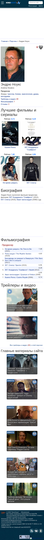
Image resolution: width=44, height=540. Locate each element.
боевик (18, 94)
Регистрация (33, 6)
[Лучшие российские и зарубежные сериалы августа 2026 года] (22, 468)
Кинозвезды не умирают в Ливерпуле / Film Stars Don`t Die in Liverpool (24, 259)
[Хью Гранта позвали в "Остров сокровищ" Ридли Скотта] (22, 441)
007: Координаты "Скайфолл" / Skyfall (19, 270)
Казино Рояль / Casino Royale (16, 277)
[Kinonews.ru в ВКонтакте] (36, 531)
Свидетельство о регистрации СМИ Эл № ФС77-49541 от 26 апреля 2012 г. (21, 524)
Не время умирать (10, 183)
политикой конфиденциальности (12, 520)
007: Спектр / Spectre (13, 265)
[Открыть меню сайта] (2, 3)
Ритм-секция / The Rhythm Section (18, 254)
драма (35, 94)
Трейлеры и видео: (9, 99)
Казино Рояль (10, 147)
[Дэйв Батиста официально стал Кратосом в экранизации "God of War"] (22, 416)
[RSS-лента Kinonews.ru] (31, 531)
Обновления (25, 512)
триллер (11, 94)
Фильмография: (8, 102)
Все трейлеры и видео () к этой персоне (26, 345)
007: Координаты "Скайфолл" (31, 148)
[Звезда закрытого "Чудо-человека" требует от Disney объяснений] (22, 389)
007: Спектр (31, 183)
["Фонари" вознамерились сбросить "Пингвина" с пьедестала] (22, 364)
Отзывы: (5, 104)
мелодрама (5, 96)
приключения (27, 94)
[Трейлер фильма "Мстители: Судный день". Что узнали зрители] (22, 493)
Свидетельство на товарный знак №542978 (15, 527)
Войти (41, 6)
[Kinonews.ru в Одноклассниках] (41, 531)
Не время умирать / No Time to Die (18, 249)
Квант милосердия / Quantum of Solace (20, 274)
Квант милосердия (24, 200)
